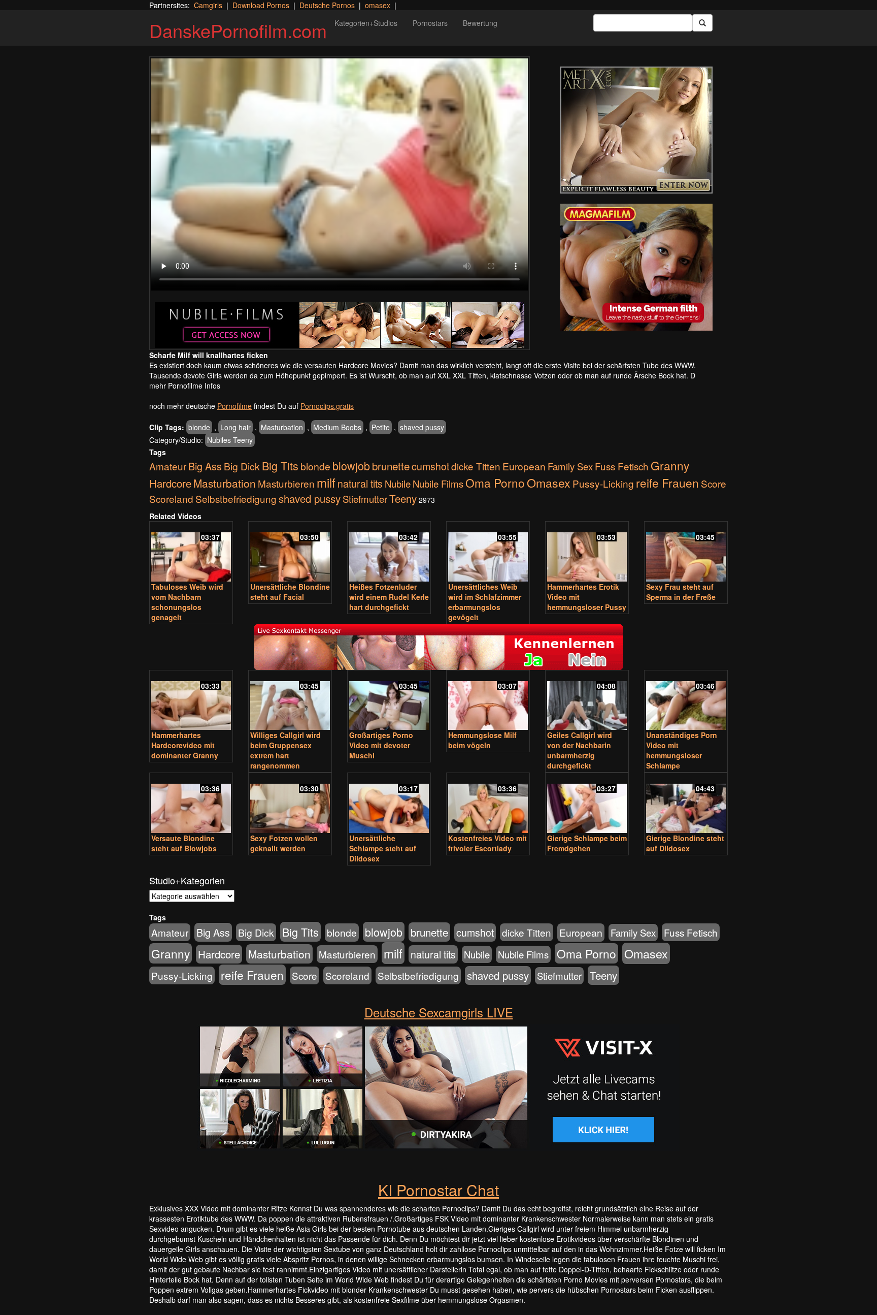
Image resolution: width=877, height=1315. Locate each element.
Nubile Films (438, 483)
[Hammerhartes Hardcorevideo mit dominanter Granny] (191, 701)
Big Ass (205, 466)
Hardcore (170, 483)
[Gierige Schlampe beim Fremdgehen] (587, 804)
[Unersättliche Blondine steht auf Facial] (290, 552)
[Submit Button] (702, 22)
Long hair (235, 427)
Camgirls (208, 5)
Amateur (167, 466)
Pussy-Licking (603, 483)
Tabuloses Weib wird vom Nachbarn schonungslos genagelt (187, 602)
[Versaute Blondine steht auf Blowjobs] (191, 804)
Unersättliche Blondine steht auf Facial (290, 592)
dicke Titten (475, 466)
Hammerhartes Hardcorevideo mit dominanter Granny (184, 745)
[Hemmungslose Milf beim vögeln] (488, 701)
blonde (199, 427)
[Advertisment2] (636, 267)
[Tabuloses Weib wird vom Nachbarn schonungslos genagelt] (191, 552)
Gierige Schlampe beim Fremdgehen (587, 843)
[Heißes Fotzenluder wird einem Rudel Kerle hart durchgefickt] (389, 552)
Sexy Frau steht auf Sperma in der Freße (681, 592)
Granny (670, 465)
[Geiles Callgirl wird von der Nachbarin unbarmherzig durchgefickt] (587, 701)
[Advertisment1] (636, 130)
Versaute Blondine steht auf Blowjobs (184, 843)
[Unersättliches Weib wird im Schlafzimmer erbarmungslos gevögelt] (488, 552)
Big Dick (242, 466)
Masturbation (282, 427)
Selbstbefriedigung (236, 498)
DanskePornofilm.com (238, 30)
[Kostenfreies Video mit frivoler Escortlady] (488, 804)
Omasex (548, 482)
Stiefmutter (365, 498)
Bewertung (480, 23)
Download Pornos (260, 5)
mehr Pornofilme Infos (184, 385)
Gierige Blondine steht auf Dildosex (685, 843)
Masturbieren (286, 483)
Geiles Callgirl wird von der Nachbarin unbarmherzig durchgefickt (579, 750)
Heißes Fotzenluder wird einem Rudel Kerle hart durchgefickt (389, 597)
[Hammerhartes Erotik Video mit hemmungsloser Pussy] (587, 552)
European (524, 466)
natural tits (360, 483)
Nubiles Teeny (230, 440)
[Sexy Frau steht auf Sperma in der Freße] (686, 552)
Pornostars (430, 23)
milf (326, 482)
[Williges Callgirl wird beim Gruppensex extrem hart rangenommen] (290, 701)
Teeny (403, 498)
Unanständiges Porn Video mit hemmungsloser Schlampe (681, 750)
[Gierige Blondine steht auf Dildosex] (686, 804)
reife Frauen (667, 482)
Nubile (398, 483)
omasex (377, 5)
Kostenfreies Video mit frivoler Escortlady (487, 843)
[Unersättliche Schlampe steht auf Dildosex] (389, 804)
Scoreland (171, 498)
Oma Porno (495, 482)
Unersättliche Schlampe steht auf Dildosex (382, 848)
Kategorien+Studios (365, 23)
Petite (381, 427)
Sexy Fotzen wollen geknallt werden (284, 843)
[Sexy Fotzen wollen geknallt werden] (290, 804)
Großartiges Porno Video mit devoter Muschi (381, 745)
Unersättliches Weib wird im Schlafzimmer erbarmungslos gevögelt (484, 602)
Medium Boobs (337, 427)
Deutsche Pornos (327, 5)
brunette (391, 465)
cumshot (430, 466)
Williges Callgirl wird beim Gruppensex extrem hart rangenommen (285, 750)
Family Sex (570, 466)
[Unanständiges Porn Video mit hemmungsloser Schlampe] (686, 701)
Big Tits (280, 465)
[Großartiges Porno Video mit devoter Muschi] (389, 701)
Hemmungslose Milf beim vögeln (482, 740)
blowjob (351, 465)
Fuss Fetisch (622, 466)
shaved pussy (422, 427)
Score (713, 483)
